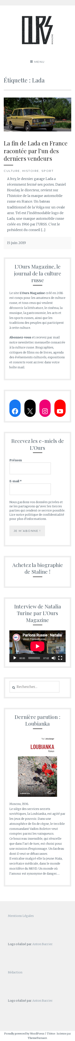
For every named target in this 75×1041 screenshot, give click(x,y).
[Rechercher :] (34, 687)
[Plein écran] (60, 658)
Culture (12, 170)
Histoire (30, 170)
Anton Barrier (42, 944)
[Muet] (53, 658)
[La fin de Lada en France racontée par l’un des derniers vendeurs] (37, 130)
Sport (47, 170)
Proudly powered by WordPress (24, 1033)
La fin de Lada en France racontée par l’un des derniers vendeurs (36, 150)
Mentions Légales (21, 916)
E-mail (15, 481)
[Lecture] (15, 658)
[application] (37, 646)
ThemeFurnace (37, 1038)
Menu (39, 61)
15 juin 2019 (16, 243)
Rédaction (15, 972)
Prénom (15, 460)
